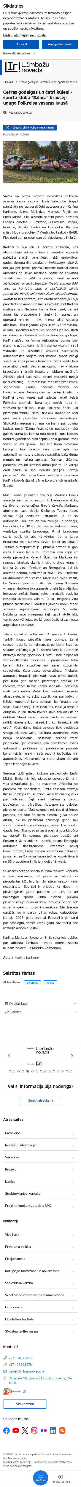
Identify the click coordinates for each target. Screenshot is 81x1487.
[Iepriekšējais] (8, 1056)
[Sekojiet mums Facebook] (6, 1430)
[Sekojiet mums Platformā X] (25, 1430)
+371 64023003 (20, 1358)
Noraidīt (21, 44)
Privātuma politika (18, 1247)
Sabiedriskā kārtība (19, 1283)
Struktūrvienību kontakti (22, 1193)
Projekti (10, 1169)
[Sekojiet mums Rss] (62, 1430)
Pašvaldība (13, 1133)
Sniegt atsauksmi (40, 1100)
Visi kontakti (25, 1404)
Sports (50, 982)
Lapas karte (13, 1307)
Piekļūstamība (15, 1259)
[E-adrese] (12, 1391)
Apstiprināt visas (59, 44)
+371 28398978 (20, 1365)
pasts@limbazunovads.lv (26, 1371)
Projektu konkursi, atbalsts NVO (28, 1206)
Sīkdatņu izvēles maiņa (21, 1331)
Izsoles (10, 1181)
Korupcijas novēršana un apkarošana (32, 1271)
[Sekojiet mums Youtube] (16, 1430)
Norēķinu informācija (20, 1145)
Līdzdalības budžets (19, 1319)
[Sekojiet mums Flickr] (43, 1430)
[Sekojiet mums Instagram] (34, 1430)
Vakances (12, 1157)
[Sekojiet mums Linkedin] (53, 1430)
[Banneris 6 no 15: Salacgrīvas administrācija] (40, 1056)
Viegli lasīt (12, 1235)
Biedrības (32, 982)
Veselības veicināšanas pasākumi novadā (34, 1295)
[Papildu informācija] (24, 1391)
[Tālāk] (72, 1056)
